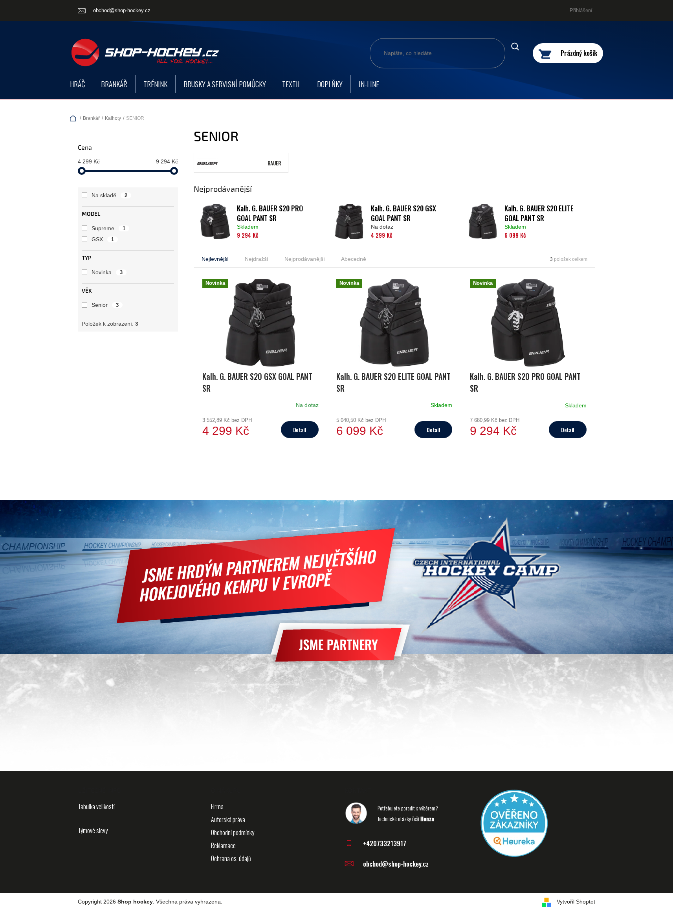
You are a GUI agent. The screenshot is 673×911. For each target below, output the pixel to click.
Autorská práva (228, 819)
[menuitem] (77, 84)
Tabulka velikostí (96, 806)
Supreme (108, 228)
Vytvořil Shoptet (576, 901)
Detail (299, 429)
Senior (105, 305)
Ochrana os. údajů (231, 858)
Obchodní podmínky (232, 832)
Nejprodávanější (304, 259)
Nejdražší (256, 259)
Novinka (107, 272)
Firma (217, 806)
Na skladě (109, 195)
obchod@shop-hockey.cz (396, 864)
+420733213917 (384, 843)
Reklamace (223, 845)
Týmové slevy (93, 830)
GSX (103, 239)
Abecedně (353, 259)
